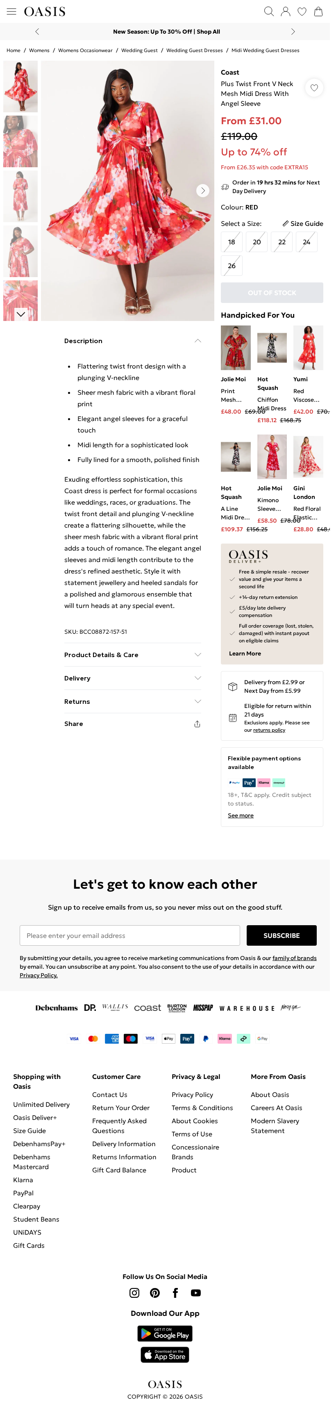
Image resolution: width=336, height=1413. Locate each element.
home (13, 50)
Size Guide (29, 1130)
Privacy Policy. (39, 975)
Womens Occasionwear (85, 50)
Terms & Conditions (202, 1108)
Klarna (23, 1180)
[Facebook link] (175, 1293)
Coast (230, 72)
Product (184, 1170)
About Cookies (195, 1121)
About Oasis (270, 1094)
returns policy (269, 730)
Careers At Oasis (276, 1108)
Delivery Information (124, 1144)
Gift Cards (29, 1245)
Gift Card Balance (119, 1170)
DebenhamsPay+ (39, 1144)
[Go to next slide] (202, 190)
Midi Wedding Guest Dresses (266, 50)
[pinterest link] (155, 1293)
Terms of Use (192, 1134)
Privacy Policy (192, 1094)
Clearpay (26, 1206)
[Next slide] (293, 31)
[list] (127, 191)
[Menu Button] (11, 11)
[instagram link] (134, 1293)
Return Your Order (121, 1108)
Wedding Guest (139, 50)
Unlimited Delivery (41, 1104)
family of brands (294, 958)
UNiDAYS (27, 1232)
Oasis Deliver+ (35, 1117)
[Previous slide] (37, 31)
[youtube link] (196, 1293)
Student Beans (36, 1219)
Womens (39, 50)
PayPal (23, 1193)
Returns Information (124, 1157)
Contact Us (109, 1094)
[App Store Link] (165, 1344)
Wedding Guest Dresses (194, 50)
